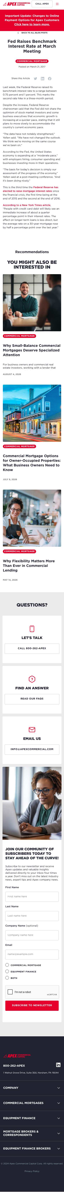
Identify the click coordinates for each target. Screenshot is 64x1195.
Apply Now (11, 1135)
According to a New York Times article (26, 205)
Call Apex (42, 4)
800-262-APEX (14, 1066)
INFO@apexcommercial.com (32, 749)
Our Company (13, 1104)
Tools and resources (17, 1150)
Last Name (11, 907)
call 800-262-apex (32, 649)
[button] (58, 4)
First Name (12, 888)
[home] (16, 4)
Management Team (16, 1112)
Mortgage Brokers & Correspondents (20, 1133)
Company (10, 1088)
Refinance (10, 1165)
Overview (10, 1112)
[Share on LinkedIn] (43, 78)
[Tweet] (35, 78)
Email (8, 945)
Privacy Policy (32, 1171)
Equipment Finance (19, 1118)
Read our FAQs (31, 699)
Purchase (9, 1120)
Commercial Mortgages (23, 1103)
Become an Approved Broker (23, 1142)
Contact (8, 1097)
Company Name (21, 926)
